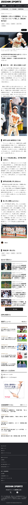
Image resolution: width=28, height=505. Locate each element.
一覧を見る (23, 321)
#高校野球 (13, 23)
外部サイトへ (23, 404)
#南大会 (7, 23)
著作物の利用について (5, 466)
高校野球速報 (20, 9)
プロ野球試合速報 (4, 9)
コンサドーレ (19, 5)
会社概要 (2, 473)
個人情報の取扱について (5, 464)
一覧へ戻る (14, 309)
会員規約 (2, 459)
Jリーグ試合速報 (13, 9)
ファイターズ (11, 5)
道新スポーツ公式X (8, 374)
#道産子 (3, 23)
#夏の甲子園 (19, 23)
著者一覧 (2, 450)
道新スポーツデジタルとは (6, 452)
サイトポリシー (4, 462)
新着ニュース (3, 448)
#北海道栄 (3, 25)
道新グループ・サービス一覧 (6, 478)
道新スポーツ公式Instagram (10, 377)
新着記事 (4, 5)
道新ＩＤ (2, 480)
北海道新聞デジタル (4, 475)
